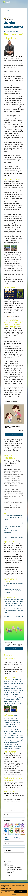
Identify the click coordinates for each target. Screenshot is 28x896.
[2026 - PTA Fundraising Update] (14, 829)
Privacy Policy (8, 888)
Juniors (5, 806)
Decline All (7, 891)
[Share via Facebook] (4, 810)
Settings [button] (14, 894)
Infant (15, 11)
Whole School (7, 11)
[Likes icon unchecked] (8, 875)
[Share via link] (14, 810)
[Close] (26, 885)
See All (22, 820)
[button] (14, 420)
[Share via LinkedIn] (11, 810)
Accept (20, 891)
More (21, 11)
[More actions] (23, 18)
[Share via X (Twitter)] (8, 810)
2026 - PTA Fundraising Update (12, 839)
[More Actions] (23, 864)
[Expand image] (7, 248)
